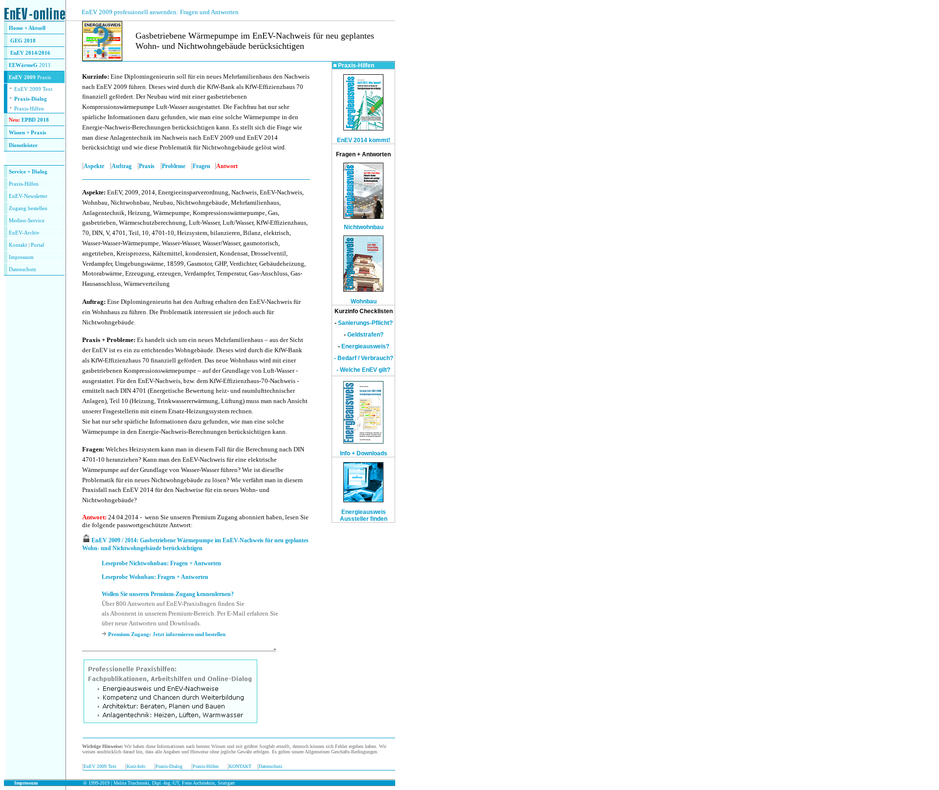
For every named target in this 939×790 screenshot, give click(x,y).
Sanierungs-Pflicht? (365, 323)
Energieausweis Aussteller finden (363, 515)
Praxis (147, 166)
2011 (44, 65)
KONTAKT (240, 766)
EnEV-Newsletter (28, 196)
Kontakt (18, 245)
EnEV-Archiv (24, 232)
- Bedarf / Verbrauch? (363, 358)
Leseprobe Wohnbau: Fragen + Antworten (155, 577)
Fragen (201, 166)
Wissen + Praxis (27, 132)
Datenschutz (270, 766)
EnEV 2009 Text (100, 766)
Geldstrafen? (365, 334)
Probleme (173, 166)
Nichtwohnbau (363, 227)
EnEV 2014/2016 (30, 53)
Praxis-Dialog (30, 99)
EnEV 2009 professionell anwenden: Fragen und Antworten (160, 12)
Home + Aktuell (27, 28)
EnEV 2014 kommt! (363, 140)
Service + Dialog (28, 171)
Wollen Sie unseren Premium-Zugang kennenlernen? (168, 594)
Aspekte (94, 166)
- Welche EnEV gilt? (363, 369)
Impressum (21, 257)
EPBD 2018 (35, 120)
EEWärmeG (23, 65)
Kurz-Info (136, 766)
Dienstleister (23, 145)
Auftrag (122, 166)
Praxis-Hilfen (29, 108)
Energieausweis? (365, 346)
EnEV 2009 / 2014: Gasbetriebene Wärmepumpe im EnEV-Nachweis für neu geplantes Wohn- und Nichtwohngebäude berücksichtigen (195, 544)
